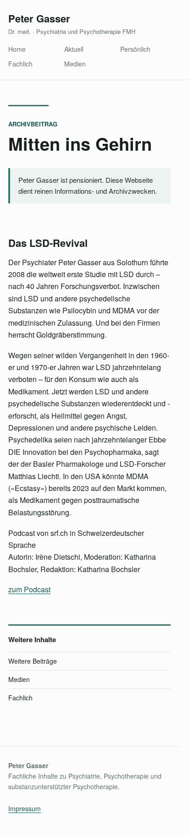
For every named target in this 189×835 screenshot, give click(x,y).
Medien (75, 63)
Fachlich (20, 63)
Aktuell (73, 49)
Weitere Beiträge (32, 661)
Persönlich (135, 49)
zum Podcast (29, 589)
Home (17, 49)
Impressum (24, 808)
